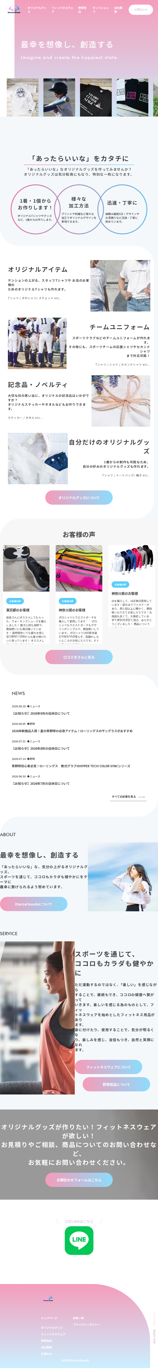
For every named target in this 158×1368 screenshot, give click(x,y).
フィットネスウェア (53, 1334)
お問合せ (46, 1354)
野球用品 (46, 1341)
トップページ (49, 1318)
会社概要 (46, 1347)
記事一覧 (78, 1318)
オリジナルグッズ (52, 1327)
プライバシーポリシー (86, 1324)
